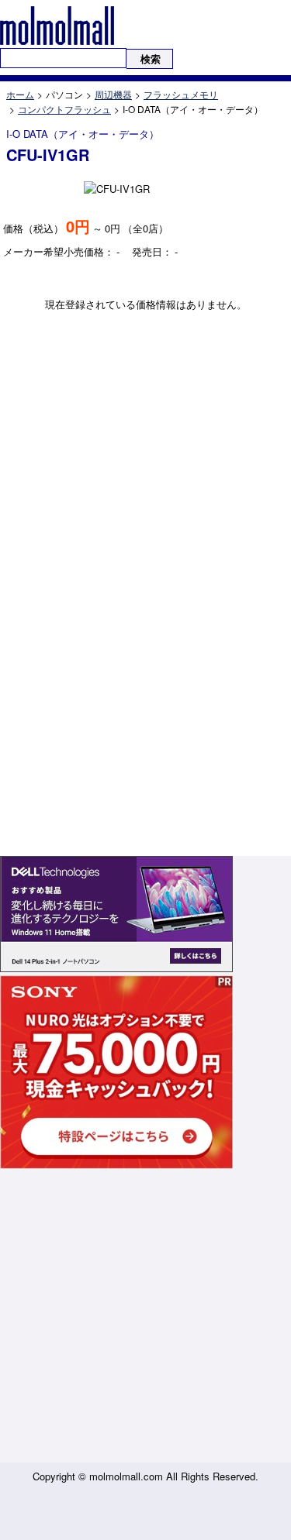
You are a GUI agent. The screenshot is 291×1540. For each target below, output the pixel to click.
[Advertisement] (145, 1317)
